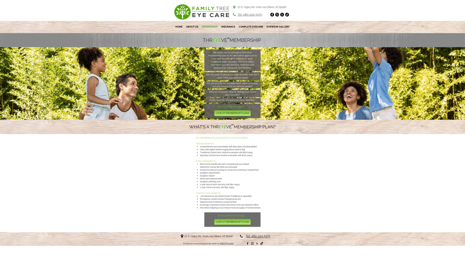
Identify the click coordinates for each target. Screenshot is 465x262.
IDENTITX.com (226, 243)
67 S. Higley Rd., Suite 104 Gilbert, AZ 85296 (209, 236)
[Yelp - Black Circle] (282, 14)
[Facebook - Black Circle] (272, 14)
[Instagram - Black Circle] (277, 14)
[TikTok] (287, 14)
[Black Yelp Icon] (257, 243)
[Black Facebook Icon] (247, 243)
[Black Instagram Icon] (252, 243)
